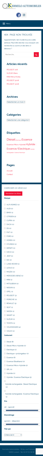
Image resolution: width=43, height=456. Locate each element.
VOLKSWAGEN (14, 327)
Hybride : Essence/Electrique (19, 377)
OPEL (10, 292)
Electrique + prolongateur (18, 354)
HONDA (11, 240)
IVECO (10, 252)
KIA (9, 260)
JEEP (10, 256)
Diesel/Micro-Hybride (16, 346)
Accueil (9, 171)
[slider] (5, 410)
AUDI (10, 209)
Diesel (11, 139)
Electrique (18, 140)
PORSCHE (12, 299)
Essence (27, 139)
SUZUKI (11, 319)
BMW (10, 213)
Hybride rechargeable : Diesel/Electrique (21, 385)
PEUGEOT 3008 (13, 84)
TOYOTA (11, 323)
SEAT (10, 307)
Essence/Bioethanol (16, 361)
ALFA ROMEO (13, 205)
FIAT (9, 232)
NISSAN (11, 288)
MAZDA (11, 272)
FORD (10, 236)
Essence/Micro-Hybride (16, 145)
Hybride (11, 373)
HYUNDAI (11, 244)
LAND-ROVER (13, 264)
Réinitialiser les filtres (13, 193)
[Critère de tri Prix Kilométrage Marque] (13, 435)
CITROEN (11, 217)
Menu (8, 23)
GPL (9, 369)
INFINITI (11, 248)
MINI (9, 280)
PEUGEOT (12, 295)
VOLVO (11, 331)
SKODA (10, 311)
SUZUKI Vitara (12, 73)
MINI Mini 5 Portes (13, 77)
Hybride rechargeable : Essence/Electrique (22, 395)
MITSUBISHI (12, 284)
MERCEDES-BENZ (15, 276)
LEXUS (10, 268)
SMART (11, 315)
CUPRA (11, 220)
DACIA (10, 224)
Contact (10, 174)
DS (9, 228)
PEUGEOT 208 (12, 70)
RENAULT (11, 303)
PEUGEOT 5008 (13, 80)
